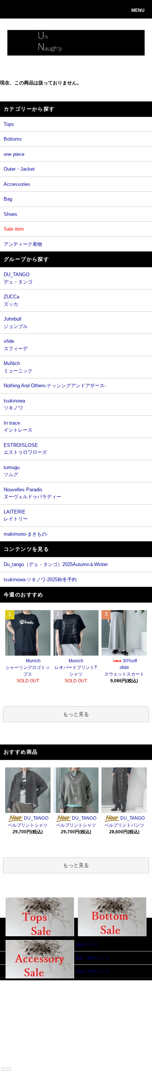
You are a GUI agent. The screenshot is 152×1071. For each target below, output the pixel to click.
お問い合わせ (56, 1011)
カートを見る (56, 1005)
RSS (14, 1061)
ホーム (16, 983)
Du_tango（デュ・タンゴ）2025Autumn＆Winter (56, 564)
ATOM (27, 1061)
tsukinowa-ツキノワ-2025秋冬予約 (40, 579)
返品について (22, 1011)
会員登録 (52, 994)
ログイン (52, 1000)
